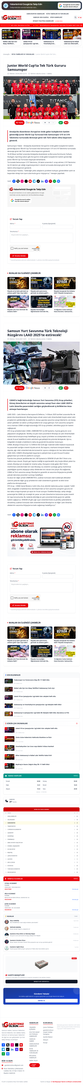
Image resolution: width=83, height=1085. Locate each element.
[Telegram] (34, 181)
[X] (18, 181)
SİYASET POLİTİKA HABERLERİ (43, 21)
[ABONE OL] (81, 17)
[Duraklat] (49, 122)
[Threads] (26, 181)
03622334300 (8, 899)
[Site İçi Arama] (75, 17)
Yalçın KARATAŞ (14, 920)
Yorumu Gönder (20, 256)
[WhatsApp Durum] (54, 181)
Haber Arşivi (33, 1060)
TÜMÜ (76, 916)
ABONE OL (41, 1001)
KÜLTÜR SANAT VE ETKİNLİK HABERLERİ (34, 1034)
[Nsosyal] (46, 181)
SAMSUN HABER (32, 1040)
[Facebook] (14, 181)
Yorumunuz (14, 231)
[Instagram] (22, 181)
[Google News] (33, 122)
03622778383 (8, 889)
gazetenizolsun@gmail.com (14, 1065)
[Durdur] (53, 122)
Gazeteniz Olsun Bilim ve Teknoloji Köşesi (22, 934)
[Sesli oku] (45, 122)
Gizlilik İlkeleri (48, 1037)
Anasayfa (6, 54)
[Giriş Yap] (78, 17)
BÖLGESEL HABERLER (32, 1057)
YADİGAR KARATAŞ (15, 927)
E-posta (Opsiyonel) (48, 223)
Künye (45, 1043)
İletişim (45, 1040)
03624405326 (8, 909)
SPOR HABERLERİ (56, 17)
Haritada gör (75, 889)
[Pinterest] (50, 181)
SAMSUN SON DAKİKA (41, 17)
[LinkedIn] (42, 181)
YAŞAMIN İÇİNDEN (32, 1028)
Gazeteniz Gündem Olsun (17, 940)
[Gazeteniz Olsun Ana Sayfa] (11, 17)
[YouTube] (30, 181)
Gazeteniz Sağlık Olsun (17, 947)
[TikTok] (38, 181)
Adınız (12, 223)
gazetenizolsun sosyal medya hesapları (48, 1032)
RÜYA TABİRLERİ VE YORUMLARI (57, 14)
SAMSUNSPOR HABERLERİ (36, 14)
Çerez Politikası (48, 1027)
